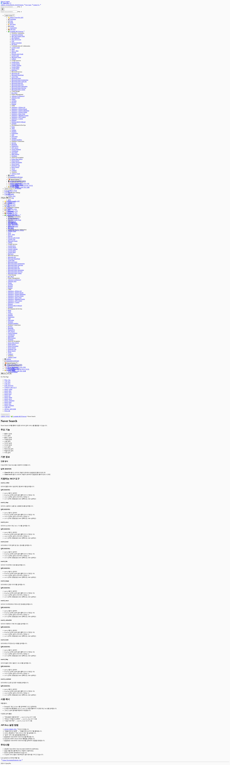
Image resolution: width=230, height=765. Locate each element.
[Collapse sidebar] (10, 373)
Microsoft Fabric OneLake (19, 81)
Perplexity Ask (16, 165)
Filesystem (15, 136)
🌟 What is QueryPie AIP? (15, 17)
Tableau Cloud (16, 173)
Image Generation (17, 43)
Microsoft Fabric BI (17, 83)
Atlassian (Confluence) (18, 96)
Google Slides (15, 67)
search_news (8, 392)
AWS (13, 128)
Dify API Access (16, 39)
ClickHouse (15, 151)
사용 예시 (7, 407)
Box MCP (14, 93)
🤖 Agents (11, 26)
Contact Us (36, 5)
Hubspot (14, 120)
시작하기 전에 (12, 191)
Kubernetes (15, 133)
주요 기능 (7, 380)
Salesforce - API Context (19, 117)
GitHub (14, 59)
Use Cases (28, 5)
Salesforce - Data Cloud (18, 114)
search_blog (7, 404)
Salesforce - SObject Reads (19, 109)
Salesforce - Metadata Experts (20, 115)
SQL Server (15, 148)
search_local (7, 394)
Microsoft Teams (16, 57)
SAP (13, 41)
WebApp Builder (16, 188)
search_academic (9, 405)
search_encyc (8, 399)
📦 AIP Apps (12, 29)
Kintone (14, 104)
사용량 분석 (11, 205)
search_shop (7, 391)
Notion (13, 99)
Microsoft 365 (15, 73)
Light (4, 197)
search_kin (7, 396)
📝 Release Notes (13, 185)
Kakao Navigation (17, 162)
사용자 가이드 (5, 5)
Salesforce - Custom (17, 118)
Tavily (13, 169)
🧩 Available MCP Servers (15, 31)
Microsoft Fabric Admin (18, 89)
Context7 (14, 170)
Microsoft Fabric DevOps (19, 88)
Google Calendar (16, 65)
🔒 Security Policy (13, 186)
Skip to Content (5, 1)
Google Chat (15, 55)
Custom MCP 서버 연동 (22, 183)
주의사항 (7, 411)
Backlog (14, 102)
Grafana (14, 130)
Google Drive (15, 62)
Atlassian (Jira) (16, 97)
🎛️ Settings (11, 175)
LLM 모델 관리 (12, 213)
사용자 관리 (11, 196)
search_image (8, 397)
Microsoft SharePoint (18, 75)
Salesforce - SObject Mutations (20, 110)
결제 (9, 200)
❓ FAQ (10, 183)
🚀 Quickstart (12, 19)
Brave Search (15, 167)
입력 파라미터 (8, 385)
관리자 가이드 (14, 5)
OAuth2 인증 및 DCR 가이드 (24, 185)
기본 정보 (7, 382)
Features (21, 5)
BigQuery (14, 70)
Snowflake (15, 152)
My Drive (14, 44)
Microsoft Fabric (16, 78)
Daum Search (15, 161)
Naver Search (15, 164)
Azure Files (15, 76)
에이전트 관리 (12, 209)
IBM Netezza (15, 154)
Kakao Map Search (17, 159)
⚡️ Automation (12, 28)
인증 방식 (7, 384)
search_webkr (8, 389)
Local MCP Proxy (17, 183)
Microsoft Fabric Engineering (20, 80)
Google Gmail (16, 47)
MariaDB (14, 144)
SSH (13, 135)
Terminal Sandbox (17, 140)
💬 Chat (10, 21)
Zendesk (14, 123)
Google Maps (15, 68)
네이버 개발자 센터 (10, 729)
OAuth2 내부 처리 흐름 (22, 187)
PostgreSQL (15, 146)
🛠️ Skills (10, 22)
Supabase (14, 156)
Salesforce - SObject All (18, 107)
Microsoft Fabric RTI (18, 85)
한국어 (9, 197)
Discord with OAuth (17, 54)
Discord (14, 52)
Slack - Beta (15, 51)
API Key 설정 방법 (10, 409)
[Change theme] (8, 373)
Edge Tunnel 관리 (13, 224)
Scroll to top (4, 414)
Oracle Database (16, 149)
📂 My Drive (12, 24)
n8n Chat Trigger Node (18, 36)
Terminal (14, 138)
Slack (13, 49)
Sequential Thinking (17, 34)
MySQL (14, 143)
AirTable (14, 101)
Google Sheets (16, 64)
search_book (8, 402)
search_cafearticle (9, 400)
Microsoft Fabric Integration (19, 86)
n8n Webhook (15, 38)
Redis (13, 127)
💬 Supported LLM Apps (15, 177)
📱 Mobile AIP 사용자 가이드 (17, 181)
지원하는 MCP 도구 (10, 387)
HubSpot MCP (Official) (19, 122)
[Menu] (2, 9)
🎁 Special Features (14, 179)
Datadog (14, 131)
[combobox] (9, 7)
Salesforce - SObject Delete (19, 112)
